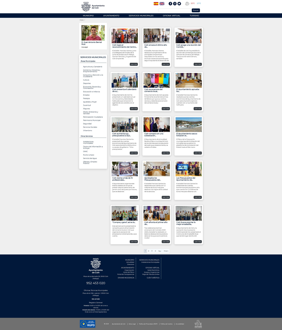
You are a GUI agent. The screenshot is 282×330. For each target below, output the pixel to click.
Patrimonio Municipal (91, 120)
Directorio (130, 264)
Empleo (86, 95)
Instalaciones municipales (88, 142)
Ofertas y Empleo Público (90, 162)
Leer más (134, 64)
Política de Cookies (167, 324)
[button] (125, 36)
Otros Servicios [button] (87, 136)
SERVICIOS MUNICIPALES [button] (141, 15)
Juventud (87, 105)
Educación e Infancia (91, 92)
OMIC (85, 152)
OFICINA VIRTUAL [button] (171, 15)
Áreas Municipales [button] (88, 61)
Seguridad (87, 124)
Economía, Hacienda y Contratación (92, 87)
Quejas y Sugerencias (151, 272)
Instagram (176, 6)
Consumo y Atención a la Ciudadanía (93, 76)
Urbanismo (87, 131)
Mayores (86, 109)
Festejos (86, 98)
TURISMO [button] (194, 15)
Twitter (179, 6)
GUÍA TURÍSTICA (153, 278)
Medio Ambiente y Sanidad (90, 112)
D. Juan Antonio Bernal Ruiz (92, 43)
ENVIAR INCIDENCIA (126, 278)
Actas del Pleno (128, 272)
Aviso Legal (132, 324)
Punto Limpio (88, 155)
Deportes (87, 83)
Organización (129, 270)
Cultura (86, 80)
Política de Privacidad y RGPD (148, 324)
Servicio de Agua (90, 158)
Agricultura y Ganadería (92, 67)
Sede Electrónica (153, 270)
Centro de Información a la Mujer (93, 147)
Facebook (171, 6)
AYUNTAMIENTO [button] (111, 15)
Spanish (156, 3)
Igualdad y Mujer (90, 102)
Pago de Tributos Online (150, 274)
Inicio (81, 20)
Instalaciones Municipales (150, 262)
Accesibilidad (180, 324)
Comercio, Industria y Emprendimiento (91, 71)
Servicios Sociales (90, 127)
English (161, 3)
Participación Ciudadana (93, 117)
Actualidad (130, 262)
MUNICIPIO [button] (88, 15)
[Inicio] (94, 6)
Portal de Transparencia (125, 274)
